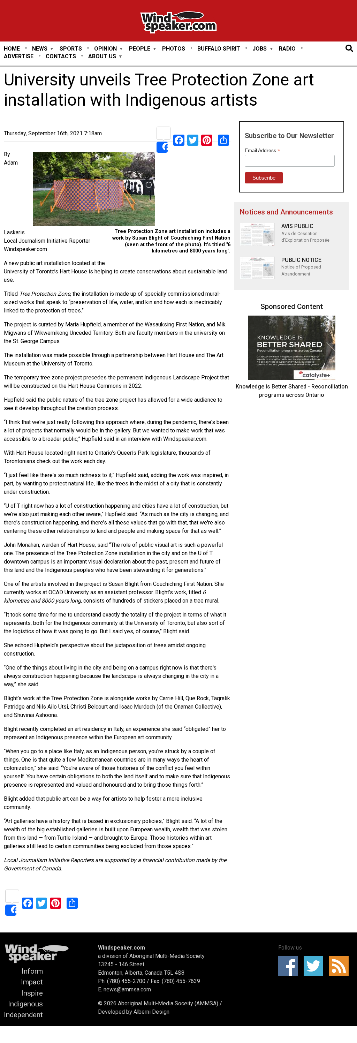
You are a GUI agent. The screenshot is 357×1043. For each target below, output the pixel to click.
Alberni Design (151, 1011)
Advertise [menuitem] (18, 56)
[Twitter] (193, 140)
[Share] (163, 140)
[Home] (178, 23)
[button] (94, 190)
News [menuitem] (39, 49)
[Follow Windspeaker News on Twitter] (316, 966)
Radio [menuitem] (287, 48)
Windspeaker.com (121, 947)
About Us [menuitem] (102, 56)
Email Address (262, 150)
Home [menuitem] (12, 48)
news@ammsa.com (127, 989)
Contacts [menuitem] (61, 56)
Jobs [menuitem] (259, 49)
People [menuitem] (139, 49)
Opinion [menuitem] (105, 49)
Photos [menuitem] (173, 48)
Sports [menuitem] (71, 48)
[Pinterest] (207, 140)
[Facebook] (179, 140)
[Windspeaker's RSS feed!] (341, 966)
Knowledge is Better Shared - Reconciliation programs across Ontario (292, 390)
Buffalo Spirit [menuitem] (218, 48)
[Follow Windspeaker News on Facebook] (290, 966)
